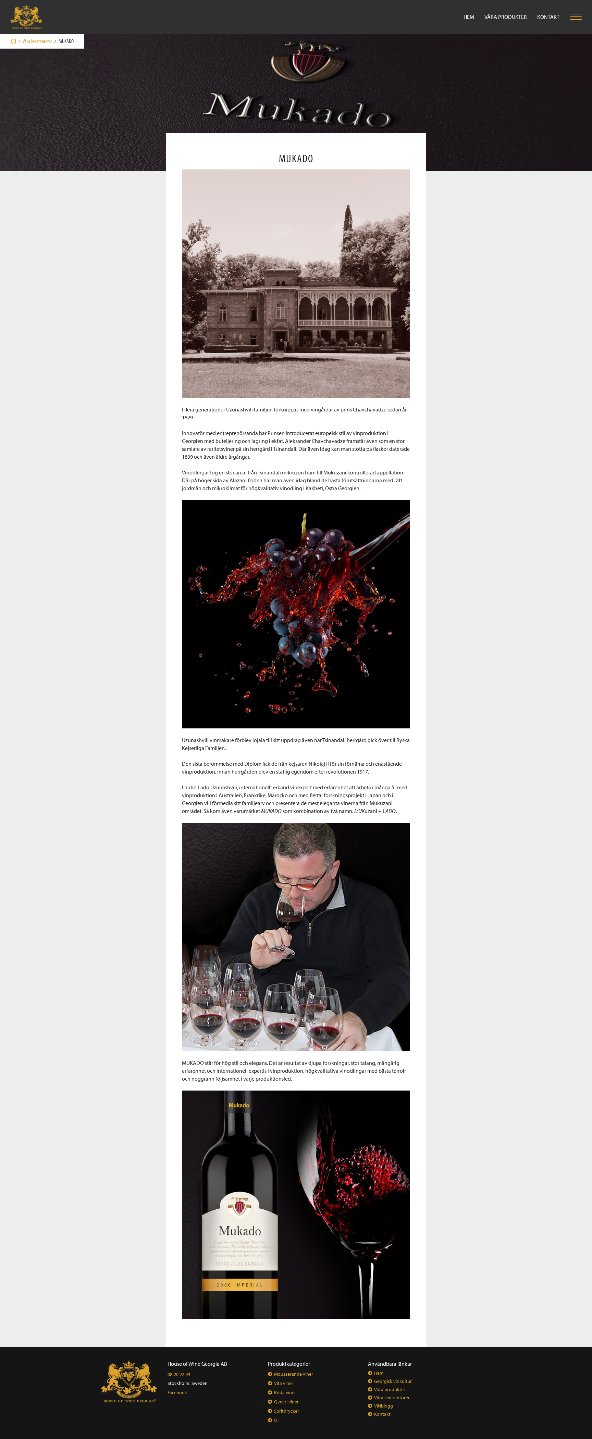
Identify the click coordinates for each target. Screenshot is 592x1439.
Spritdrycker (286, 1411)
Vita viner (283, 1383)
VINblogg (383, 1406)
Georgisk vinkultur (393, 1381)
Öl (276, 1420)
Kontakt (548, 16)
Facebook (177, 1392)
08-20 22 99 (179, 1374)
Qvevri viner (286, 1402)
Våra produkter (505, 16)
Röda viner (285, 1392)
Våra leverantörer (37, 41)
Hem (469, 16)
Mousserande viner (293, 1374)
